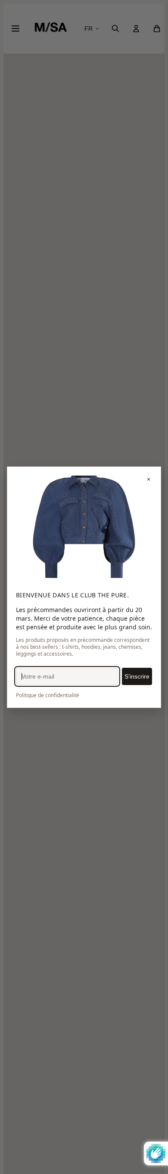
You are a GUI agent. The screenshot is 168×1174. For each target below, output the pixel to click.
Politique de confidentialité (47, 695)
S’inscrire (136, 676)
